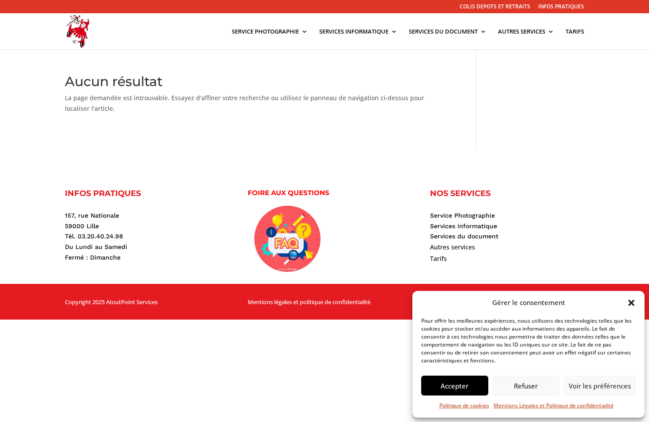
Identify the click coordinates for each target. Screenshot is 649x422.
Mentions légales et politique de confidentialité (309, 302)
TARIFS (575, 31)
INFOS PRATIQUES (561, 7)
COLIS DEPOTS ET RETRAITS (495, 7)
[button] (631, 302)
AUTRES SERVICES (521, 31)
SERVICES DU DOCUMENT (443, 31)
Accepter (454, 385)
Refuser (526, 385)
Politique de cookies (464, 405)
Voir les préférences (600, 385)
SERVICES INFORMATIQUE (354, 31)
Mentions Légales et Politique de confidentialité (554, 405)
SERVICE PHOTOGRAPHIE (265, 31)
